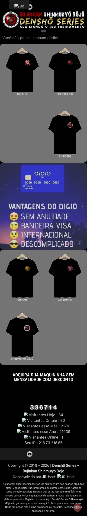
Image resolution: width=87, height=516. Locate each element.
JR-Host (49, 477)
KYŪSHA (22, 94)
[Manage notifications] (77, 507)
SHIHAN (22, 299)
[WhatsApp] (60, 6)
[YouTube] (29, 7)
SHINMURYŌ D (19, 358)
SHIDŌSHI (65, 156)
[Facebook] (53, 6)
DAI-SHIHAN (65, 299)
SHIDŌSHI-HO (65, 94)
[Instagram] (46, 6)
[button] (43, 32)
